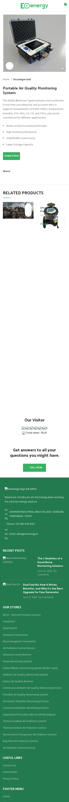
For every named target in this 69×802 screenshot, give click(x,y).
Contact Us (9, 766)
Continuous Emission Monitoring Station (26, 708)
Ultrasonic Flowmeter (46, 209)
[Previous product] (56, 80)
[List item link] (34, 524)
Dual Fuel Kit (10, 628)
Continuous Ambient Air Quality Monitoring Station (32, 688)
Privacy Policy (11, 779)
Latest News (10, 772)
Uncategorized (22, 80)
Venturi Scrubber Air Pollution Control (24, 721)
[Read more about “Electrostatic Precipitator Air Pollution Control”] (28, 206)
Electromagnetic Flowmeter (19, 642)
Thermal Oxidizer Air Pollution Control (24, 728)
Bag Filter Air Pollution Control (20, 741)
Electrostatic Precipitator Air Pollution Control (18, 210)
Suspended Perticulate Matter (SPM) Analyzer (29, 715)
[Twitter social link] (18, 171)
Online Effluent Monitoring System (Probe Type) (30, 668)
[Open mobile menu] (4, 6)
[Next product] (64, 80)
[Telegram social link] (31, 171)
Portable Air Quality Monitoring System (25, 695)
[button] (61, 218)
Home (6, 80)
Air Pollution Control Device (19, 648)
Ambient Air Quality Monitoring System (25, 675)
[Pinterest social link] (22, 171)
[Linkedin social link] (27, 171)
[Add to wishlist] (28, 213)
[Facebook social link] (14, 171)
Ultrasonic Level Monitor (17, 655)
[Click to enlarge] (9, 66)
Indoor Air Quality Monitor (18, 682)
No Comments (47, 573)
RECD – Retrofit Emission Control (21, 615)
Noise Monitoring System (17, 662)
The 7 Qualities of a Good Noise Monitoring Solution (50, 562)
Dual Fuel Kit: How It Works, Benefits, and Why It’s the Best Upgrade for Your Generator (43, 588)
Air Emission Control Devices (19, 748)
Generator (9, 622)
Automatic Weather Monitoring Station (26, 702)
